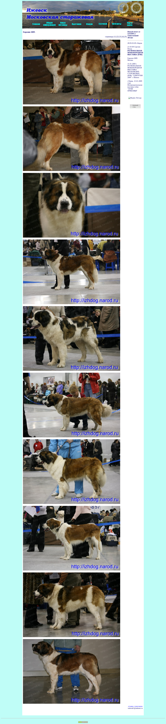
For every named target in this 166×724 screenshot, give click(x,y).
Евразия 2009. (132, 58)
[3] (120, 36)
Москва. (130, 60)
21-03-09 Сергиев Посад (135, 51)
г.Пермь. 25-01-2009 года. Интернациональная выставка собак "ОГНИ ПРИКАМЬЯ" (134, 86)
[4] (122, 36)
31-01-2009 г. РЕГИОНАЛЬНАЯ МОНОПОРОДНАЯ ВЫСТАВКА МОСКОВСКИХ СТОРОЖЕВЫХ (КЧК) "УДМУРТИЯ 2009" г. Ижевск (135, 70)
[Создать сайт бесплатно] (83, 722)
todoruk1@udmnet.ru (135, 708)
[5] (125, 36)
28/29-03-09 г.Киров (134, 43)
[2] (117, 36)
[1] (115, 36)
